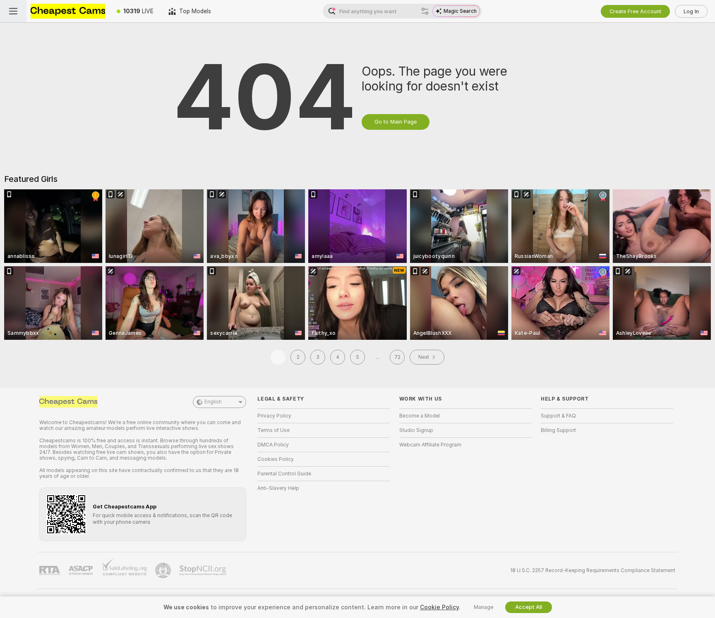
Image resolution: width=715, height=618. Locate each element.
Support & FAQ (558, 416)
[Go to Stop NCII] (203, 570)
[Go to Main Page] (67, 11)
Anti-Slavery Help (278, 488)
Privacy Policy (274, 416)
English (213, 402)
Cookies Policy (275, 459)
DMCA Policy (273, 445)
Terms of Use (273, 430)
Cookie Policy (439, 607)
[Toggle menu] (13, 11)
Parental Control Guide (284, 474)
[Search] (425, 11)
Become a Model (419, 416)
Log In (691, 11)
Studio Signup (416, 430)
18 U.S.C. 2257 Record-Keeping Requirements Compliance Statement (592, 570)
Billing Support (558, 430)
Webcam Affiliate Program (430, 445)
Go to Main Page (395, 122)
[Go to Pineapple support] (164, 570)
